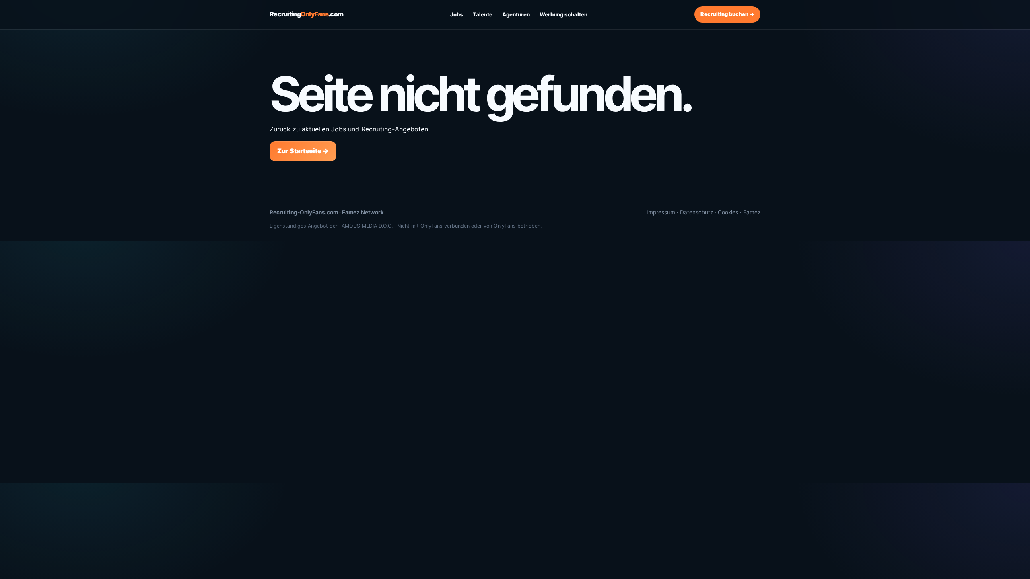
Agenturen (516, 14)
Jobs (456, 14)
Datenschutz (696, 212)
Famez (751, 212)
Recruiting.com (306, 14)
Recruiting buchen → (727, 14)
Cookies (728, 212)
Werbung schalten (563, 14)
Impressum (661, 212)
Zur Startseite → (303, 151)
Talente (482, 14)
